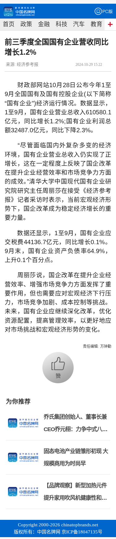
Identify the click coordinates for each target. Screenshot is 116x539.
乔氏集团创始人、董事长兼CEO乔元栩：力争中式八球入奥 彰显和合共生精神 (75, 429)
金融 (44, 24)
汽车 (79, 24)
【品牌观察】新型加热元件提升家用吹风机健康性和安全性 (75, 497)
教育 (96, 24)
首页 (9, 24)
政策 (26, 24)
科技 (61, 24)
